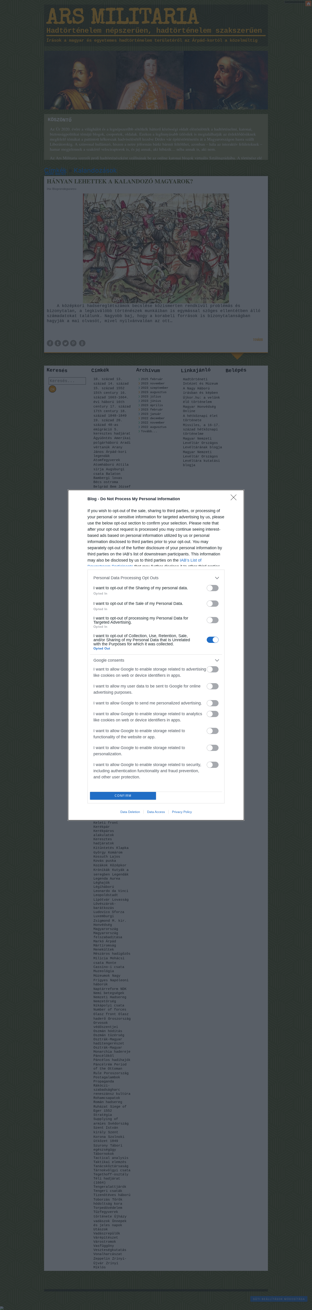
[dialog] (156, 655)
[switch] (213, 588)
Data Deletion (130, 812)
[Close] (235, 499)
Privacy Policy (182, 812)
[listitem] (156, 578)
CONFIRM (123, 795)
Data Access (156, 812)
